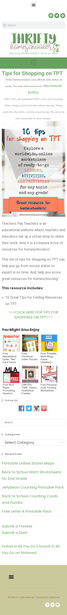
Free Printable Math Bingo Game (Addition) (49, 358)
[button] (33, 5)
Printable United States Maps (28, 463)
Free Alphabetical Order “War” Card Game (9, 358)
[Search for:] (33, 422)
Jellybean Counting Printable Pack (33, 487)
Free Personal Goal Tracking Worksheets (49, 387)
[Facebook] (50, 15)
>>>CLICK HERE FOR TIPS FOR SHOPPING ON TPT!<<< (33, 315)
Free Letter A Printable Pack (26, 511)
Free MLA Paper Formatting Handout (9, 389)
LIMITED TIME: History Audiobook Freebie (29, 389)
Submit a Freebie (17, 526)
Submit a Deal (14, 532)
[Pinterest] (62, 15)
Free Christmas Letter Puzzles (30, 356)
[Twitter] (56, 15)
